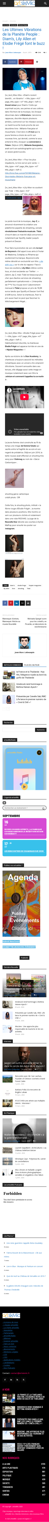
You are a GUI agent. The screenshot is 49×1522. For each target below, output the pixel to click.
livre (13, 588)
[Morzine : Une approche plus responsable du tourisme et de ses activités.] (8, 1029)
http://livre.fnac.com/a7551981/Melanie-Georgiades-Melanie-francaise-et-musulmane (22, 176)
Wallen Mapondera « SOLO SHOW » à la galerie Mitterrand (24, 1136)
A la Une (13, 21)
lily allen (6, 588)
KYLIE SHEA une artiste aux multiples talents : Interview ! (30, 1101)
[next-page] (8, 708)
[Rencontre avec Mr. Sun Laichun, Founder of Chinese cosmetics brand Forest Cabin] (8, 1079)
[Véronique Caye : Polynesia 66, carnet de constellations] (8, 1161)
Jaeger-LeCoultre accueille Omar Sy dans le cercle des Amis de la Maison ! (24, 1064)
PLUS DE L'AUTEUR (31, 665)
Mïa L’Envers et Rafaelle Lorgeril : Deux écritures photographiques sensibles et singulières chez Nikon (29, 1172)
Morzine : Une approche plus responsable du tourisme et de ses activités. (29, 1029)
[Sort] (4, 802)
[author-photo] (24, 649)
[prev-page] (4, 708)
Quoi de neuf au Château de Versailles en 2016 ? (26, 1276)
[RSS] (17, 1379)
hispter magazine (35, 585)
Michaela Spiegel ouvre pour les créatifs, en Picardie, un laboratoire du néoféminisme (35, 623)
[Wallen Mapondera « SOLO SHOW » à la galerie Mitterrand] (24, 1130)
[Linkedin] (16, 603)
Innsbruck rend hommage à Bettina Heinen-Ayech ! (30, 1408)
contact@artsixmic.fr (20, 1373)
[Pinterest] (10, 603)
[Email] (22, 603)
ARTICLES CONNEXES (12, 665)
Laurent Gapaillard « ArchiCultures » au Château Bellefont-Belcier (30, 1149)
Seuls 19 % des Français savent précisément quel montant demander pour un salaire (30, 1447)
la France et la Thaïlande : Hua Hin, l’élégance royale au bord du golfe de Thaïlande (31, 674)
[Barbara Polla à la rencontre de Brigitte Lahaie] (8, 1092)
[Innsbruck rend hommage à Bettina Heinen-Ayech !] (9, 687)
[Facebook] (5, 603)
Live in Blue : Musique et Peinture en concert (25, 1266)
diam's (12, 585)
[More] (37, 61)
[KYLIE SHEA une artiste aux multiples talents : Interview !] (8, 1103)
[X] (23, 1379)
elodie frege (22, 585)
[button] (4, 3)
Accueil (5, 21)
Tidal (28, 588)
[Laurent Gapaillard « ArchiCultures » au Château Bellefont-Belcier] (8, 1150)
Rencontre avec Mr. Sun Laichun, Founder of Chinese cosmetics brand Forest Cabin (30, 1078)
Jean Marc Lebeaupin (13, 52)
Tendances (13, 25)
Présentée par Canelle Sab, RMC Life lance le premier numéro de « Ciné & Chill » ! (31, 699)
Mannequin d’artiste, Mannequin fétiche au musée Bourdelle (11, 621)
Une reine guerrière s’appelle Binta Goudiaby (24, 1243)
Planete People (23, 25)
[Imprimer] (28, 603)
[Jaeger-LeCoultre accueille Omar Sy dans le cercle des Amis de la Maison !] (24, 1059)
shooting (21, 588)
